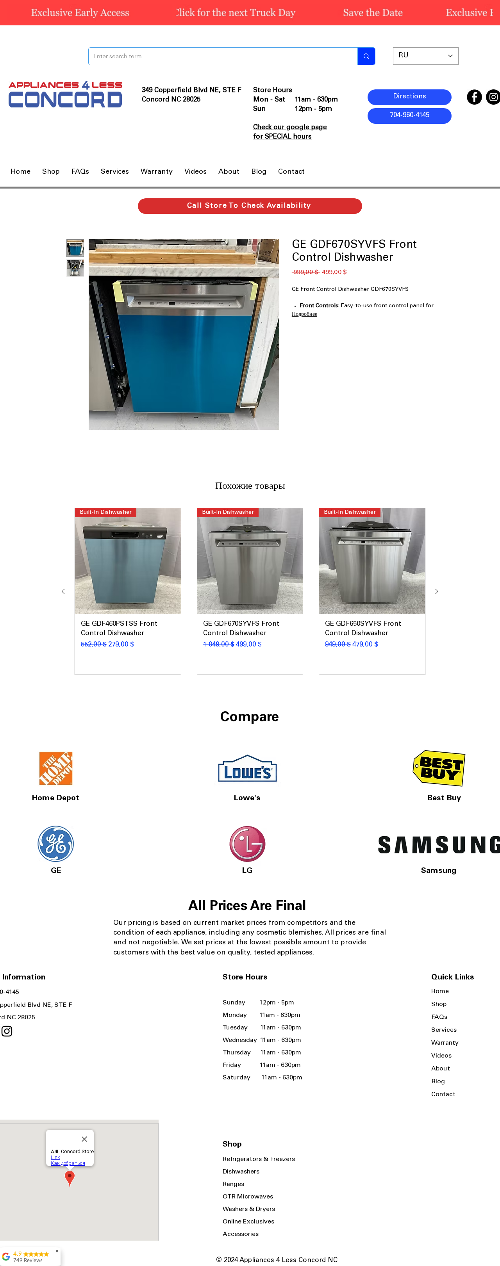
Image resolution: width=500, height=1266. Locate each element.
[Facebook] (474, 97)
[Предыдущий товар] (63, 591)
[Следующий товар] (436, 591)
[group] (250, 591)
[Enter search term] (366, 56)
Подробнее (304, 314)
